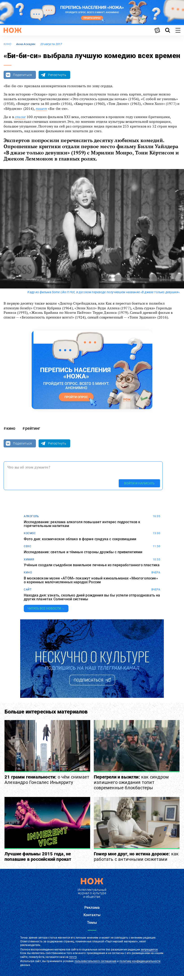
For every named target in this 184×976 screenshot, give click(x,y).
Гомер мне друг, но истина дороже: (136, 856)
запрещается (149, 949)
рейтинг (32, 428)
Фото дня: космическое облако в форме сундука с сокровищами (80, 539)
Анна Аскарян (25, 44)
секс (27, 546)
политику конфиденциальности (139, 961)
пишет (41, 108)
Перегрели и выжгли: (131, 782)
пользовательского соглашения (95, 961)
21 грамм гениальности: (46, 779)
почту (73, 957)
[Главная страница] (13, 30)
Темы (92, 922)
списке (20, 117)
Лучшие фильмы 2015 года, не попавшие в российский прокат (37, 856)
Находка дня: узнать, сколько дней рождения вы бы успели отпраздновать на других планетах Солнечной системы (92, 597)
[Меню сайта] (177, 30)
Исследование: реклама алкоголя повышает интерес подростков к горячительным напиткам (82, 524)
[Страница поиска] (167, 30)
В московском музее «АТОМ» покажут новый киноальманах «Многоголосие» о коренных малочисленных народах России (91, 580)
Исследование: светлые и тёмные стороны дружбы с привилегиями (83, 552)
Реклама (92, 907)
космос (30, 533)
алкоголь (31, 516)
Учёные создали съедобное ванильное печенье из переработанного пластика (92, 565)
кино (7, 44)
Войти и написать (139, 483)
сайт (27, 589)
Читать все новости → (46, 608)
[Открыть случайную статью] (157, 30)
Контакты (92, 915)
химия (29, 559)
